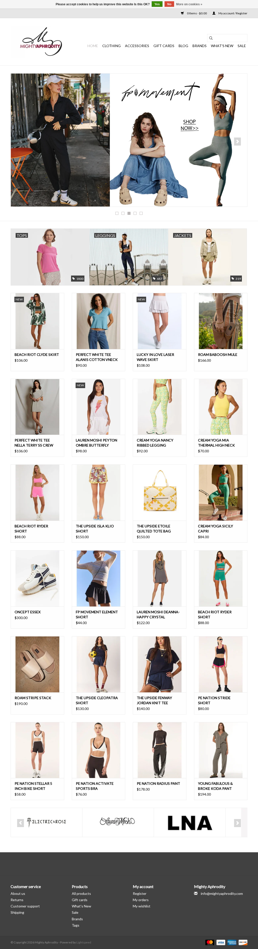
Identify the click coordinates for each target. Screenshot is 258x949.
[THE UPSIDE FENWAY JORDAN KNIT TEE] (159, 664)
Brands (199, 46)
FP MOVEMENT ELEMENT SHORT (97, 614)
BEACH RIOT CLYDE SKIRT (37, 354)
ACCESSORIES (137, 46)
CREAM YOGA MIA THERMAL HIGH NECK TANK (216, 443)
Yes (157, 4)
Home (92, 46)
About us (18, 893)
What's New (81, 906)
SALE (242, 46)
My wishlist (141, 906)
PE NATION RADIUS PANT (158, 783)
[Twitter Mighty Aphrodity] (125, 864)
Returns (17, 900)
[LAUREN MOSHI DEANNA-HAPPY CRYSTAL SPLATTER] (159, 578)
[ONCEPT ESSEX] (37, 578)
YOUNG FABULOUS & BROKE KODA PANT (215, 786)
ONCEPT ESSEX (28, 612)
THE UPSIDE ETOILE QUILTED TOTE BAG (154, 528)
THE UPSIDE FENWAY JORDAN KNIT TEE (154, 700)
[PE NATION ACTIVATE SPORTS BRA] (98, 750)
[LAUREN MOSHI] (118, 822)
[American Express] (231, 942)
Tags (75, 925)
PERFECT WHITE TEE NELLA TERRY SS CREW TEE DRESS (34, 443)
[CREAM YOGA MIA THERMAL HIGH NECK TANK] (221, 407)
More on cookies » (189, 4)
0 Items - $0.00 (196, 13)
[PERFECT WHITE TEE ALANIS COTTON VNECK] (98, 321)
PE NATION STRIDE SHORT (214, 700)
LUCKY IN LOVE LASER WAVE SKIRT (155, 357)
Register (139, 893)
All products (81, 893)
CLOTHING (111, 46)
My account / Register (232, 13)
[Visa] (220, 942)
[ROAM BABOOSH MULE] (221, 321)
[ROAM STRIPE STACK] (37, 664)
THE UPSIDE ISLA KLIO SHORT (95, 528)
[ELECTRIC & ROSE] (46, 822)
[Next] (237, 142)
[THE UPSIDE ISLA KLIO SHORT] (98, 492)
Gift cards (163, 46)
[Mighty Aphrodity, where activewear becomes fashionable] (41, 42)
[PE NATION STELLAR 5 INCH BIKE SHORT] (37, 750)
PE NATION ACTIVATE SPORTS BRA (95, 786)
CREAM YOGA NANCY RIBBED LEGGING (155, 442)
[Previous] (20, 142)
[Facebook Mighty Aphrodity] (116, 864)
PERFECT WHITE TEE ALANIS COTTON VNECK (97, 357)
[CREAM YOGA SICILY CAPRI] (221, 492)
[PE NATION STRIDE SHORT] (221, 664)
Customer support (25, 906)
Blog (183, 46)
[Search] (211, 38)
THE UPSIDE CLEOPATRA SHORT (97, 700)
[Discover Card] (242, 942)
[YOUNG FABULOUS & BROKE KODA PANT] (221, 750)
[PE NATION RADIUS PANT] (159, 750)
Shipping (17, 912)
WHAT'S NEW (222, 46)
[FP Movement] (129, 140)
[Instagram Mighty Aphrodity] (142, 864)
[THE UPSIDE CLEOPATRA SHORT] (98, 664)
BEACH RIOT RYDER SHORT (31, 528)
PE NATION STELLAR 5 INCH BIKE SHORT (33, 786)
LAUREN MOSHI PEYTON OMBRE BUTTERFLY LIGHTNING (96, 443)
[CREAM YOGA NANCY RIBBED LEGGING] (159, 407)
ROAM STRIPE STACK (33, 698)
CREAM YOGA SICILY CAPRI (215, 528)
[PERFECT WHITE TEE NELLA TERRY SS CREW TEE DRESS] (37, 407)
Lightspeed (83, 942)
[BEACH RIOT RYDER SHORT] (37, 492)
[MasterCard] (209, 942)
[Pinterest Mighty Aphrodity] (134, 864)
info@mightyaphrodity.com (222, 893)
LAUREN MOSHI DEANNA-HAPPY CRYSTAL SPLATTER (158, 615)
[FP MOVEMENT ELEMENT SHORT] (98, 578)
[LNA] (189, 822)
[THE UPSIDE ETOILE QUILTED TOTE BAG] (159, 492)
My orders (141, 900)
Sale (75, 912)
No (169, 4)
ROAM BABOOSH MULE (217, 354)
